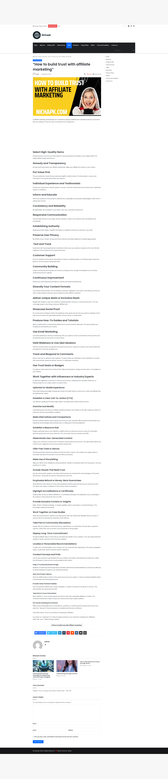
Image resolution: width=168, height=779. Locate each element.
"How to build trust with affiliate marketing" (67, 625)
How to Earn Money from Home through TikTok (90, 662)
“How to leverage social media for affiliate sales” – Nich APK (54, 690)
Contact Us (114, 45)
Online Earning (61, 45)
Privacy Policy (85, 45)
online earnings (42, 56)
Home (35, 45)
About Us (42, 45)
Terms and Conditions (103, 45)
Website (70, 730)
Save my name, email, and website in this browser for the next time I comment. (56, 736)
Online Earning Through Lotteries (67, 26)
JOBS (69, 45)
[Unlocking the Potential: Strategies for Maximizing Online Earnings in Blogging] (43, 666)
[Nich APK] (42, 35)
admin (37, 74)
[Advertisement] (52, 12)
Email (35, 730)
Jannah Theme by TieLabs (64, 750)
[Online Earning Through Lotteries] (66, 666)
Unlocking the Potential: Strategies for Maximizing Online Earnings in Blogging (41, 675)
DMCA (92, 45)
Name (35, 723)
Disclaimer (76, 45)
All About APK (51, 45)
